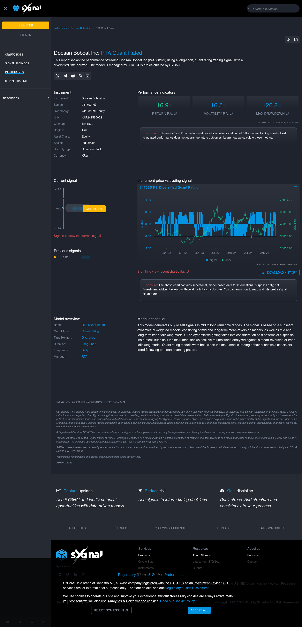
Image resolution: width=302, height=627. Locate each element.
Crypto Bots (14, 54)
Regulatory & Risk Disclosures (187, 587)
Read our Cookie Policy (177, 601)
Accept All (199, 610)
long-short (89, 344)
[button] (289, 39)
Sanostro (253, 555)
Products (144, 555)
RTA (84, 356)
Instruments (14, 72)
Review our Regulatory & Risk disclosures (195, 289)
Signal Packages (17, 63)
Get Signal (94, 209)
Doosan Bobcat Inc (81, 28)
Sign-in (25, 35)
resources (11, 98)
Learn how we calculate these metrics (247, 137)
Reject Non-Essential (111, 610)
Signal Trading (16, 81)
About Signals (202, 555)
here (154, 293)
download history (281, 272)
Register (25, 25)
